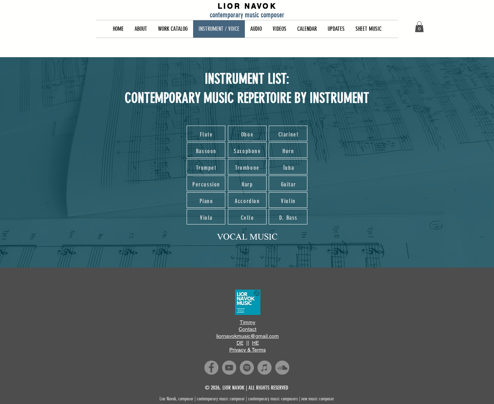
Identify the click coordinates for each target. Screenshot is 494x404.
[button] (141, 29)
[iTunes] (264, 368)
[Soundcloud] (282, 368)
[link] (419, 26)
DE (240, 343)
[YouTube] (229, 368)
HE (255, 343)
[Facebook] (211, 368)
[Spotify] (247, 368)
